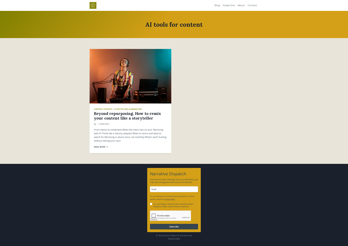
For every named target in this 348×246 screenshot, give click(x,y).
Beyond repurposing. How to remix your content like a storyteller (127, 116)
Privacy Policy (169, 199)
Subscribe (174, 226)
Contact (252, 5)
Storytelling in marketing (128, 109)
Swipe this (229, 5)
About (241, 5)
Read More (101, 147)
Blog (217, 5)
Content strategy (103, 109)
